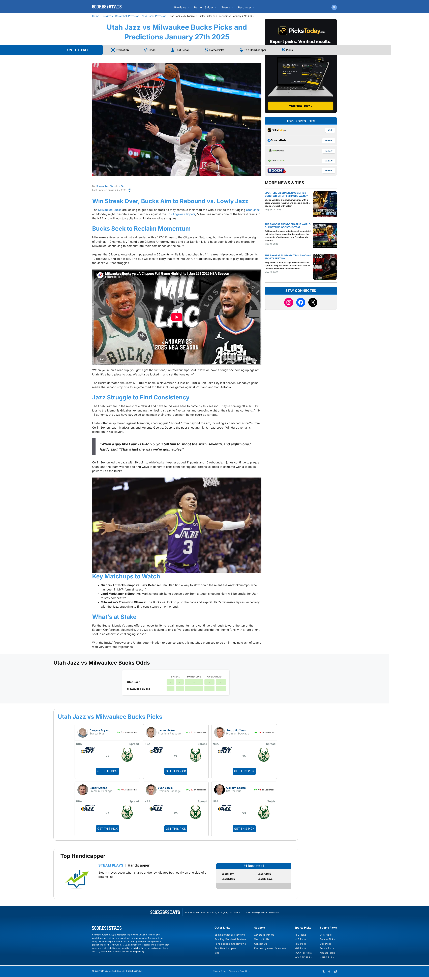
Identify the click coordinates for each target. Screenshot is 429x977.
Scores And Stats (105, 186)
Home (95, 16)
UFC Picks (326, 934)
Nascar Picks (327, 952)
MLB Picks (300, 939)
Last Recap (182, 50)
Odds (152, 50)
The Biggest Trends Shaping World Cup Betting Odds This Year (288, 226)
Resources (245, 7)
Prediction (122, 50)
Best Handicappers (225, 948)
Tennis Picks (327, 948)
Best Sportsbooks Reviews (229, 934)
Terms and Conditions (239, 971)
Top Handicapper (255, 50)
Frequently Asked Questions (270, 948)
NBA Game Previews (154, 16)
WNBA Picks (327, 957)
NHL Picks (300, 943)
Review (328, 140)
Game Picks (216, 50)
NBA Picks (300, 948)
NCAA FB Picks (303, 952)
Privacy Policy (219, 971)
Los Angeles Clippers (181, 214)
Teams (226, 7)
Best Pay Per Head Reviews (230, 939)
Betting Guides (203, 7)
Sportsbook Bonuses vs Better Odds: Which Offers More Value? (286, 194)
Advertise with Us (264, 934)
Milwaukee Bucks (109, 210)
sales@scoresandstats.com (265, 912)
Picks (289, 50)
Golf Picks (325, 943)
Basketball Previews (127, 16)
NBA (121, 186)
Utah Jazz (253, 210)
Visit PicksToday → (301, 105)
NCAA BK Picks (303, 957)
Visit (330, 130)
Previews (180, 7)
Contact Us (260, 943)
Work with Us (261, 939)
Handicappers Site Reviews (230, 943)
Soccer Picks (327, 939)
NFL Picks (300, 934)
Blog (217, 952)
